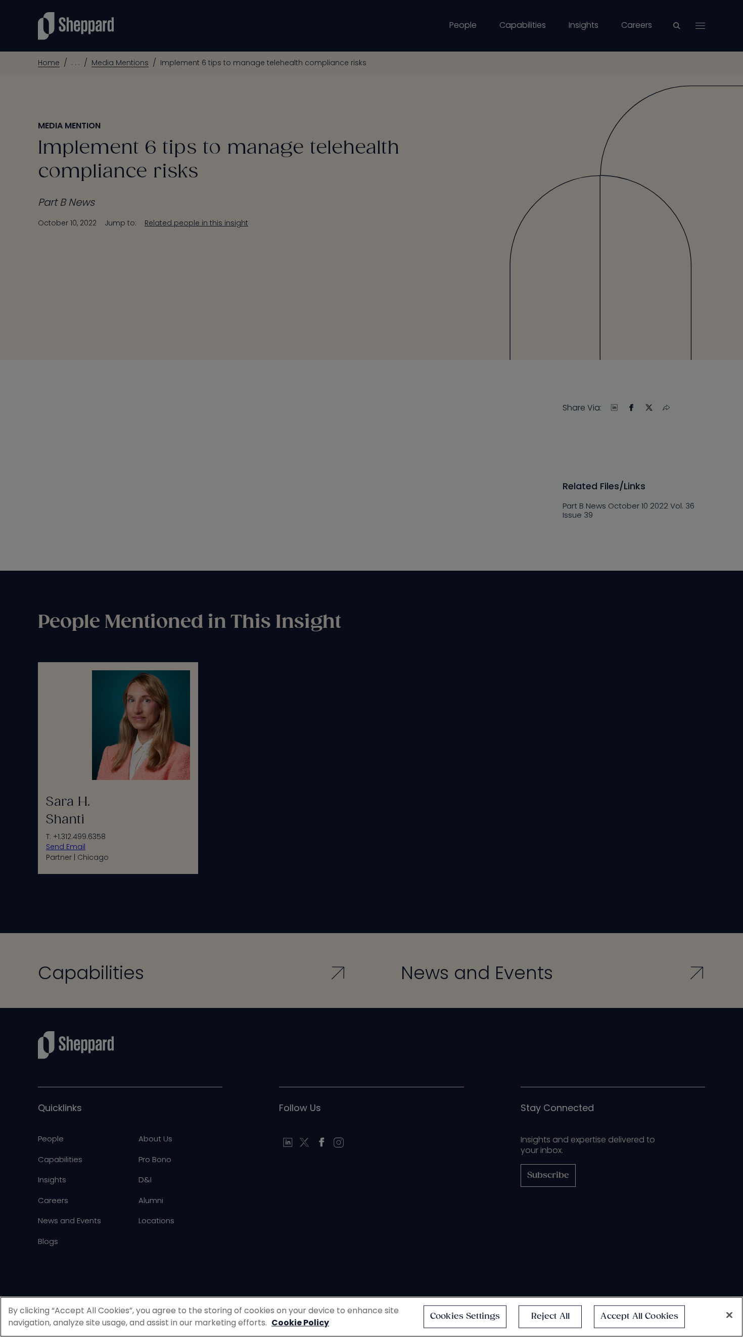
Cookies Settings (465, 1316)
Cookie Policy (300, 1322)
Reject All (550, 1316)
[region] (371, 1317)
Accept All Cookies (639, 1316)
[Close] (729, 1315)
